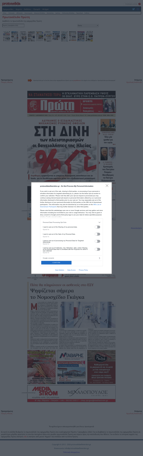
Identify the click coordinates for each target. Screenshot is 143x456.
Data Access (71, 270)
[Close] (108, 186)
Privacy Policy (83, 270)
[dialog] (71, 228)
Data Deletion (59, 270)
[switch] (97, 227)
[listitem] (71, 222)
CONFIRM (56, 262)
